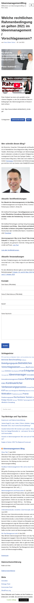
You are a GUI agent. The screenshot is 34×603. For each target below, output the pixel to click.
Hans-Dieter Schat (9, 42)
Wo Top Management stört (9, 533)
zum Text (16, 245)
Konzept (28, 387)
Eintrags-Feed (5, 584)
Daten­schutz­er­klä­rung (8, 570)
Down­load (8, 233)
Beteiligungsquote (9, 363)
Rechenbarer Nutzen (23, 397)
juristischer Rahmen (18, 119)
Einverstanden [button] (24, 600)
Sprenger (15, 400)
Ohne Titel (4, 452)
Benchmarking (15, 360)
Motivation (6, 393)
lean (6, 390)
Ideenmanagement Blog (14, 449)
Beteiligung (23, 360)
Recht (29, 119)
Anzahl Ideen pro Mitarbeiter (9, 357)
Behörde (4, 360)
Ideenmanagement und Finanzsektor (12, 490)
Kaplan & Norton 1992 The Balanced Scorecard (16, 442)
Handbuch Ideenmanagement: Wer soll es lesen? (16, 467)
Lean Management (13, 390)
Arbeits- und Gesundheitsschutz (24, 357)
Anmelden (4, 581)
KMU (3, 383)
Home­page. (10, 161)
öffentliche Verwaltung (8, 402)
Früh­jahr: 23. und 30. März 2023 (22, 272)
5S (2, 357)
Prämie (26, 394)
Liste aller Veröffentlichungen (10, 250)
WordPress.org (6, 590)
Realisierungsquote (7, 397)
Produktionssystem (17, 394)
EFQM (21, 371)
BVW (32, 367)
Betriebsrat (23, 367)
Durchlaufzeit (15, 371)
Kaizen (21, 379)
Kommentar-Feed (6, 587)
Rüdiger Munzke (6, 400)
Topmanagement (27, 400)
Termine (20, 400)
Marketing (22, 390)
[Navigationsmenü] (31, 5)
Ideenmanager (17, 374)
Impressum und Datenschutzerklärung (13, 420)
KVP (3, 390)
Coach (2, 371)
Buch (28, 367)
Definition (8, 371)
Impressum (4, 555)
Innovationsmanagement (9, 379)
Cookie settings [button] (11, 600)
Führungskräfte (4, 375)
